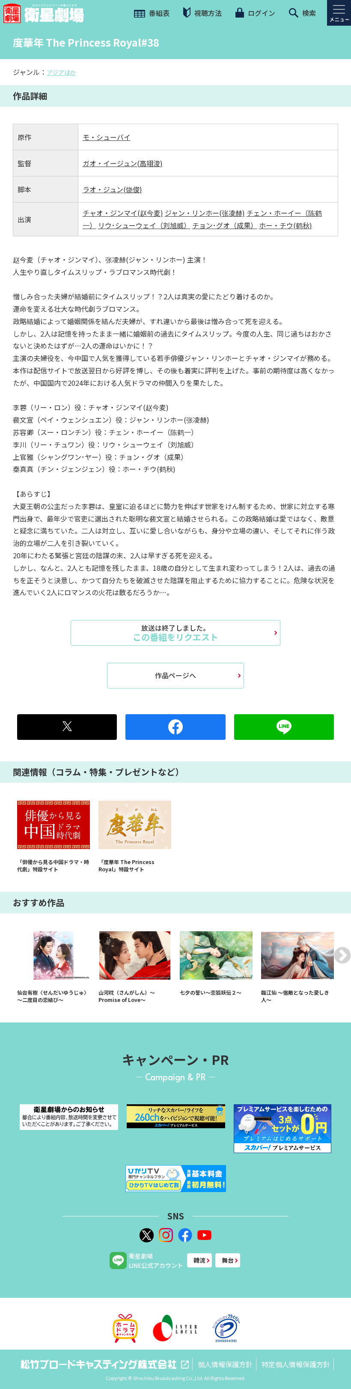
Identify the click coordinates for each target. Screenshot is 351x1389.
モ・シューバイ (107, 137)
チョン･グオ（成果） (224, 225)
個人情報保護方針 (225, 1364)
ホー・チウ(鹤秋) (285, 225)
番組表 (158, 13)
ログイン (260, 13)
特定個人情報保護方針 (296, 1364)
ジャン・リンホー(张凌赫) (205, 213)
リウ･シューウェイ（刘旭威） (144, 225)
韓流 (199, 1260)
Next (342, 955)
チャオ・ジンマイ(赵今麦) (123, 213)
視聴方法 (207, 13)
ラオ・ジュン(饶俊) (112, 189)
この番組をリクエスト (175, 633)
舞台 (228, 1260)
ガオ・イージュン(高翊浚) (123, 163)
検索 (308, 13)
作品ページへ (175, 675)
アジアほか (61, 72)
